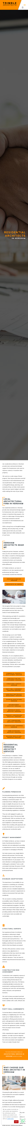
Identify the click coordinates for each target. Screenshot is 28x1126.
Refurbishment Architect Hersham (14, 705)
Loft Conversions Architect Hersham (14, 721)
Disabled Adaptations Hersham (14, 700)
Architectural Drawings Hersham (14, 726)
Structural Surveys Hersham (14, 684)
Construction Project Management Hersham (14, 695)
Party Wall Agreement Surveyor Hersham (14, 690)
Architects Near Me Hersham (14, 579)
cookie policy (10, 1118)
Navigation (25, 5)
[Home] (9, 4)
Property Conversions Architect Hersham (14, 716)
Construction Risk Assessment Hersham (14, 679)
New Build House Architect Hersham (14, 710)
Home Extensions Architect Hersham (14, 731)
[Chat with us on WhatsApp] (23, 1121)
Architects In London (14, 584)
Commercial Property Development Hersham (14, 674)
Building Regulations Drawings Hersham (14, 737)
